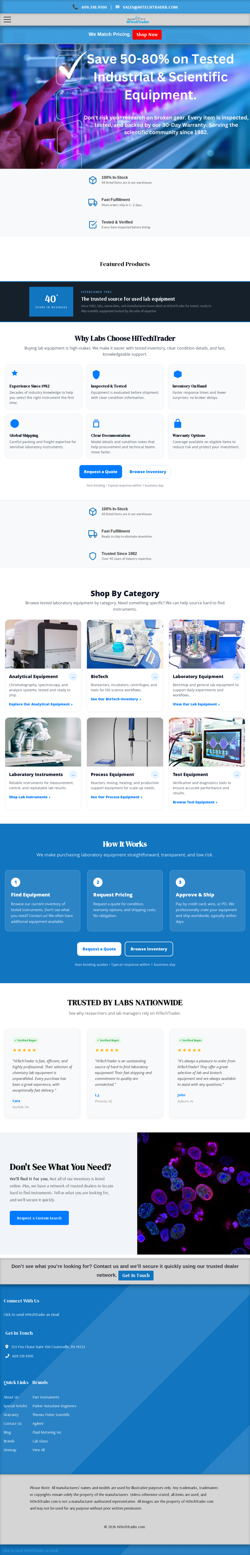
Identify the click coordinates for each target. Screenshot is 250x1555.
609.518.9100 (94, 7)
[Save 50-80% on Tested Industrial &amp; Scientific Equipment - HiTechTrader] (125, 106)
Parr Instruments (45, 1397)
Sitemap (10, 1449)
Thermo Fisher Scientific (51, 1414)
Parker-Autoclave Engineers (54, 1405)
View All (38, 1449)
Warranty (11, 1414)
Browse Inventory (148, 471)
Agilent (38, 1423)
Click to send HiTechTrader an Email (31, 1314)
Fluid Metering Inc (47, 1432)
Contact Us (13, 1423)
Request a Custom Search (39, 1217)
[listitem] (43, 665)
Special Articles (15, 1405)
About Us (11, 1397)
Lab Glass (40, 1440)
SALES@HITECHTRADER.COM (150, 7)
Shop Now (147, 34)
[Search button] (26, 19)
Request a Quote (100, 471)
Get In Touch (136, 1275)
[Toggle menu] (7, 19)
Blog (7, 1432)
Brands (9, 1440)
